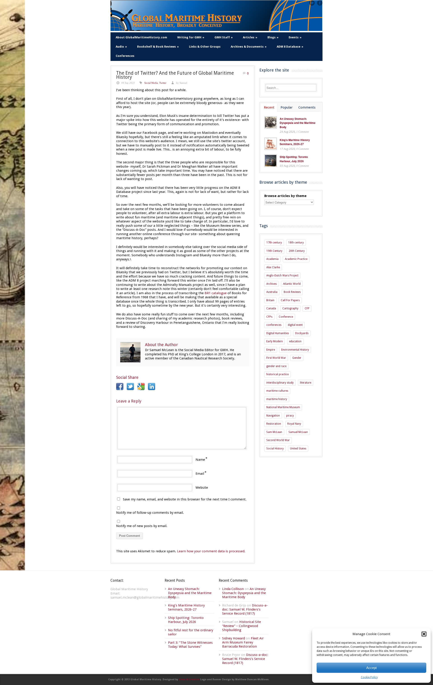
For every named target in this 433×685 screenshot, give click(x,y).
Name (200, 460)
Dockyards (302, 333)
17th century (274, 242)
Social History (275, 448)
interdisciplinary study (280, 382)
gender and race (276, 366)
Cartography (290, 308)
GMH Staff (223, 37)
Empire (270, 349)
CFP (307, 308)
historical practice (277, 374)
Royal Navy (294, 423)
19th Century (274, 250)
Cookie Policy (369, 677)
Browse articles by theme (285, 196)
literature (305, 382)
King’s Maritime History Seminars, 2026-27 (295, 142)
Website (202, 488)
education (295, 341)
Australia (271, 292)
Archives (271, 283)
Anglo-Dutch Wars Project (282, 275)
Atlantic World (292, 283)
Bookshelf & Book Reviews (158, 46)
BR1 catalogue (216, 293)
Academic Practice (296, 259)
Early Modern (274, 341)
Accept (371, 668)
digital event (295, 324)
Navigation (273, 415)
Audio (121, 46)
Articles (250, 37)
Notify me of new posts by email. (141, 526)
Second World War (278, 440)
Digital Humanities (277, 333)
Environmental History (295, 349)
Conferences (125, 56)
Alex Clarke (273, 267)
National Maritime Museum (283, 407)
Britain (270, 300)
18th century (296, 242)
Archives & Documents (249, 46)
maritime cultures (277, 390)
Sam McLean (274, 432)
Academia (272, 259)
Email (200, 474)
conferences (273, 324)
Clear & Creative (189, 679)
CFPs (269, 316)
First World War (276, 357)
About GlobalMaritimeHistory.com (141, 37)
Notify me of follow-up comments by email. (150, 513)
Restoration (273, 423)
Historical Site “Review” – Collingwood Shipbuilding (241, 626)
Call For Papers (290, 300)
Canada (271, 308)
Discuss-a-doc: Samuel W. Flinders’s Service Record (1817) (245, 609)
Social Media (151, 82)
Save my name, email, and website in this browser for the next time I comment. (184, 499)
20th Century (297, 250)
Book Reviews (292, 292)
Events (295, 37)
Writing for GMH (190, 37)
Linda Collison (233, 589)
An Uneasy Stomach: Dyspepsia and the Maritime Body (298, 123)
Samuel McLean (298, 432)
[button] (424, 634)
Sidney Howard (233, 638)
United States (298, 448)
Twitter (162, 82)
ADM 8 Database (290, 46)
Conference (286, 316)
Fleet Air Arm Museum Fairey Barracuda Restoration (243, 642)
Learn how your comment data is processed (210, 551)
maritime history (276, 399)
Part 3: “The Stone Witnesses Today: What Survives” (190, 645)
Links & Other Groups (205, 46)
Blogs (273, 37)
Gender (296, 357)
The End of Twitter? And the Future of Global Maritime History (175, 75)
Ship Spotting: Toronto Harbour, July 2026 (294, 159)
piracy (290, 415)
